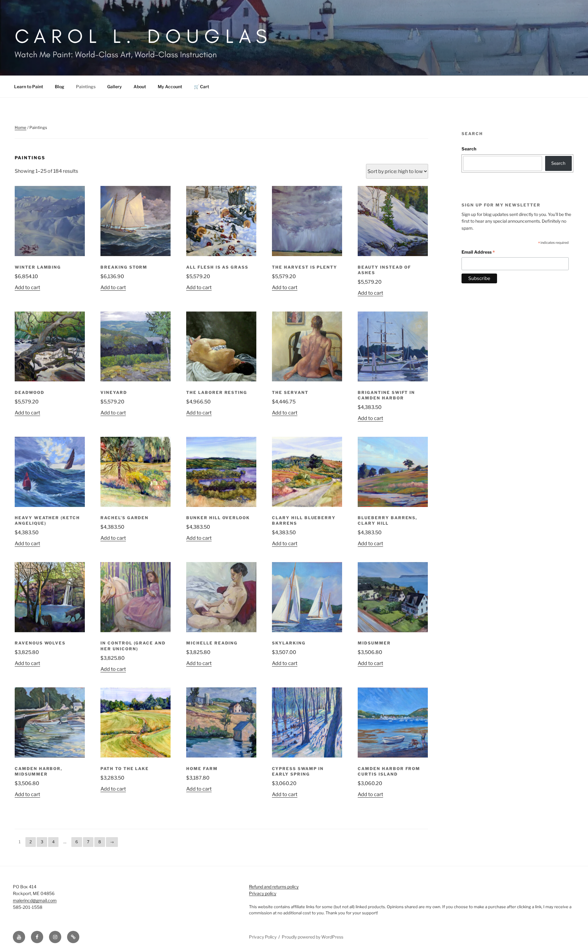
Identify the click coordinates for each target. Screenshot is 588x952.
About (140, 86)
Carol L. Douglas (144, 36)
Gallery (114, 86)
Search (469, 148)
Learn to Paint (28, 86)
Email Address (478, 253)
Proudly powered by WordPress (312, 936)
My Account (170, 86)
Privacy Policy (263, 936)
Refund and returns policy (274, 886)
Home (20, 127)
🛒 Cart (201, 86)
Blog (59, 86)
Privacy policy (262, 893)
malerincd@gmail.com (35, 900)
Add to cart (27, 287)
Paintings (86, 86)
